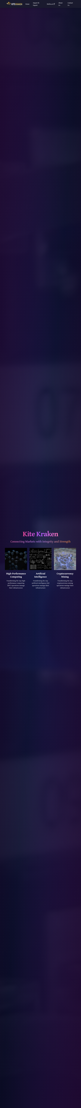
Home (27, 4)
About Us (60, 4)
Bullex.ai (50, 4)
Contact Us (70, 4)
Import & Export (36, 4)
